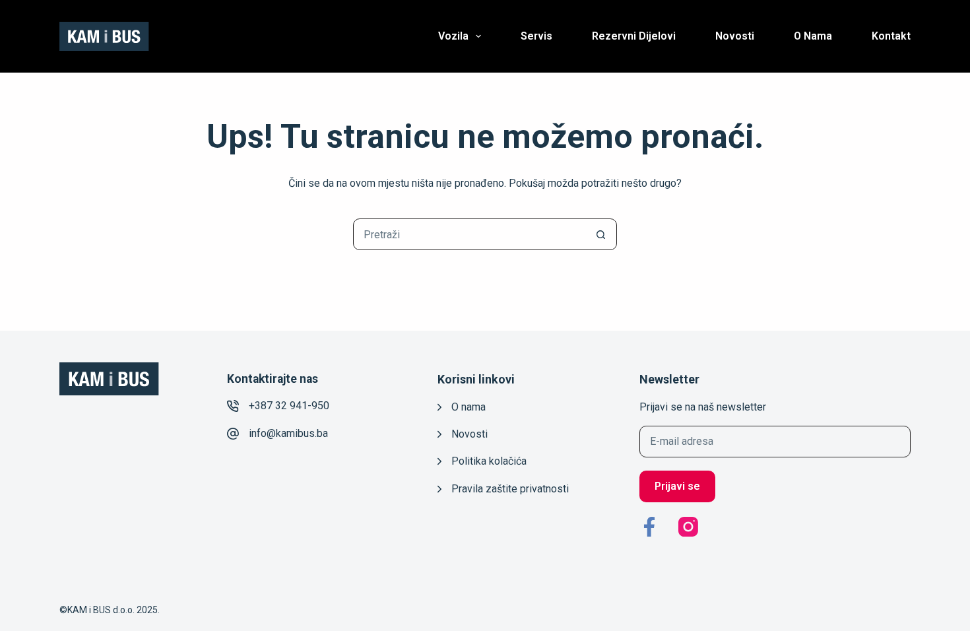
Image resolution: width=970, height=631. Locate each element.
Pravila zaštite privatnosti (510, 488)
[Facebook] (649, 527)
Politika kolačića (489, 461)
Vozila (453, 36)
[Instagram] (688, 527)
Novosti (734, 36)
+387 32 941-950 (289, 405)
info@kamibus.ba (288, 433)
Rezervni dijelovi (634, 36)
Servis (536, 36)
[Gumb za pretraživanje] (600, 234)
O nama (813, 36)
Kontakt (891, 36)
